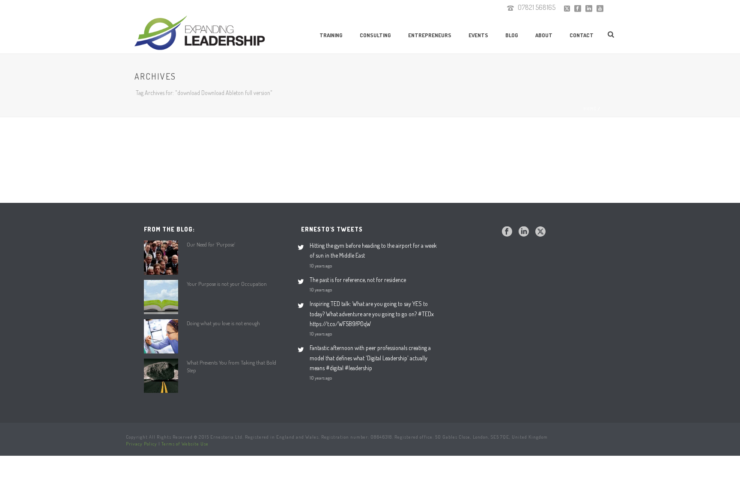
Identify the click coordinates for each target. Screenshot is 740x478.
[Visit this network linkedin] (524, 232)
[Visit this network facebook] (507, 232)
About (543, 35)
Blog (511, 35)
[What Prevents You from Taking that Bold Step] (161, 376)
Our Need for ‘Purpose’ (211, 244)
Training (331, 35)
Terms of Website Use (185, 444)
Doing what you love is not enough (223, 323)
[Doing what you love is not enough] (161, 336)
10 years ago (321, 265)
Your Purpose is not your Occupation (227, 283)
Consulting (375, 35)
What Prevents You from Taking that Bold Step (231, 366)
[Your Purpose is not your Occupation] (161, 297)
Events (478, 35)
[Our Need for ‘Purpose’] (161, 257)
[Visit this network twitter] (540, 232)
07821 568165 (536, 7)
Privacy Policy (141, 444)
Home (590, 108)
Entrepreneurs (429, 35)
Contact (582, 35)
